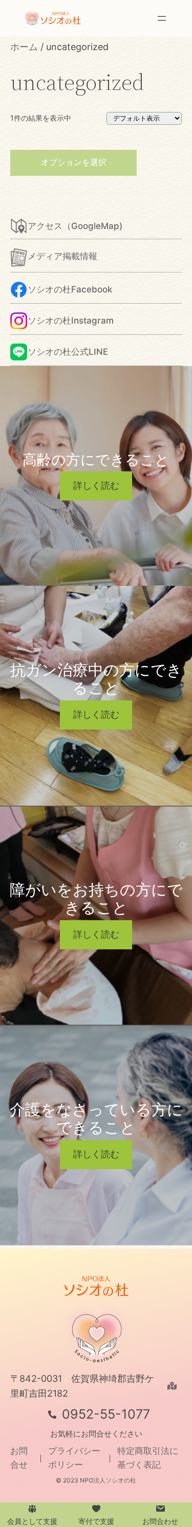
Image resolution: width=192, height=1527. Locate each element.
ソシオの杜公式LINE (68, 352)
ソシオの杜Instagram (71, 320)
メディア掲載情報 (62, 256)
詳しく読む (96, 485)
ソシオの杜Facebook (70, 289)
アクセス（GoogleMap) (75, 226)
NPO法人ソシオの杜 (108, 1480)
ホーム (24, 46)
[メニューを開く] (162, 18)
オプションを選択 (73, 162)
